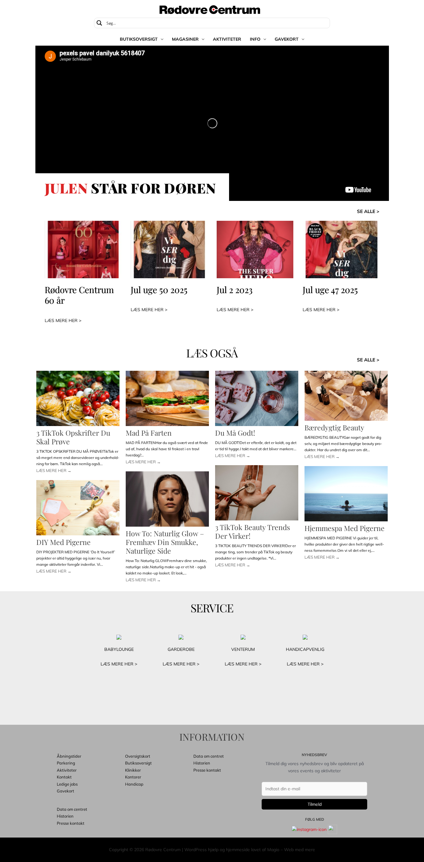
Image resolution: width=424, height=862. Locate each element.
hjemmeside (238, 849)
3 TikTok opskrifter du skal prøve (73, 437)
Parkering (66, 762)
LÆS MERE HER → (53, 470)
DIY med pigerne (63, 542)
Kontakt (64, 776)
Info (255, 39)
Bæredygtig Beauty (334, 427)
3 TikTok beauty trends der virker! (252, 531)
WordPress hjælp (201, 849)
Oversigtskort (137, 756)
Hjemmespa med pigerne (344, 528)
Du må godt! (235, 433)
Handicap (134, 784)
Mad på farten (149, 433)
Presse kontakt (70, 823)
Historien (65, 816)
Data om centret (72, 809)
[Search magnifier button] (99, 23)
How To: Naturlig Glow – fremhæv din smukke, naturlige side (165, 542)
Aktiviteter (227, 39)
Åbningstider (69, 756)
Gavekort (287, 39)
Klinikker (133, 770)
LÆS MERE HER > (63, 320)
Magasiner (185, 39)
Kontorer (133, 776)
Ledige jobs (67, 784)
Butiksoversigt (139, 39)
